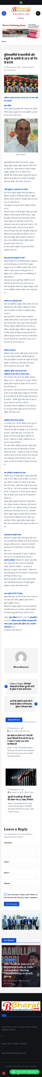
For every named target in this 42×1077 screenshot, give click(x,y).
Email (7, 873)
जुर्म (19, 67)
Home (4, 41)
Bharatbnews (11, 67)
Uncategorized (10, 960)
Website (7, 883)
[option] (21, 966)
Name (7, 862)
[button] (35, 941)
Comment (8, 842)
